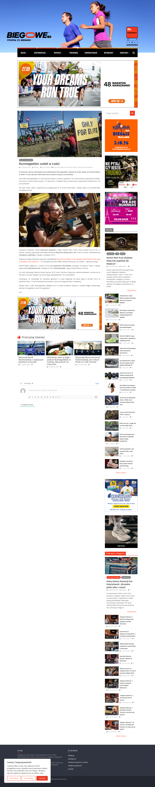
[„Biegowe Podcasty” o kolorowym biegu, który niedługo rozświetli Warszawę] (112, 616)
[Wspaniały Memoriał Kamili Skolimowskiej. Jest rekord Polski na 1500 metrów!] (88, 342)
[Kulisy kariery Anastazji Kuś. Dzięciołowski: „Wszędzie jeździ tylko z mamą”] (121, 558)
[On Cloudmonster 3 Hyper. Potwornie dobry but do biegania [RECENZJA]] (112, 360)
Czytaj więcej (131, 290)
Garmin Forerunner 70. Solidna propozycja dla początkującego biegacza (127, 375)
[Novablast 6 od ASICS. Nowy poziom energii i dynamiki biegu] (112, 460)
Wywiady (108, 53)
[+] (59, 397)
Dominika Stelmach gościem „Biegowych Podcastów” (126, 659)
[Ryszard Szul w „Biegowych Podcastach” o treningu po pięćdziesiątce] (112, 631)
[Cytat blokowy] (47, 397)
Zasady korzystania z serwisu (78, 762)
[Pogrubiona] (29, 397)
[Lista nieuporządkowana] (44, 397)
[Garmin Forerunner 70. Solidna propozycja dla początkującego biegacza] (112, 372)
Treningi (73, 53)
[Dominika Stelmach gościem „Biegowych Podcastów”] (112, 655)
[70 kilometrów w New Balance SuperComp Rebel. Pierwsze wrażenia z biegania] (112, 295)
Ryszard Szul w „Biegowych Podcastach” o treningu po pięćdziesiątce (127, 634)
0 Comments (46, 167)
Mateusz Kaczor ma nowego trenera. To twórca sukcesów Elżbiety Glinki (128, 671)
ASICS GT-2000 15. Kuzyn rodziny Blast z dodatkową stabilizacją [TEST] (127, 338)
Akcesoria (110, 254)
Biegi (23, 53)
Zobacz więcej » (121, 473)
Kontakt (124, 53)
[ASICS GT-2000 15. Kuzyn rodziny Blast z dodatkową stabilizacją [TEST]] (112, 335)
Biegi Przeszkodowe (26, 160)
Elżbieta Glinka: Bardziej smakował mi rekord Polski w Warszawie (127, 646)
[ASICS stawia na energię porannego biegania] (112, 324)
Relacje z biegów (78, 167)
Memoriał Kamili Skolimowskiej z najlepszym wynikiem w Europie (31, 359)
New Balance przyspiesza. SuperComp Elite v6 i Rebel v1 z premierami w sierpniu (128, 388)
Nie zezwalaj (28, 778)
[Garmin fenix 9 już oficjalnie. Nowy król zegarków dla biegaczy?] (121, 235)
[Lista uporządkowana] (41, 397)
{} (56, 397)
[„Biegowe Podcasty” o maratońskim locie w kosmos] (112, 694)
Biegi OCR (56, 167)
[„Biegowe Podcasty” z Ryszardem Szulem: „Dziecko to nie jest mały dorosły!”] (112, 707)
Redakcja (36, 167)
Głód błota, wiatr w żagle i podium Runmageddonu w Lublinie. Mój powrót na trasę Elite (59, 360)
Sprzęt (57, 53)
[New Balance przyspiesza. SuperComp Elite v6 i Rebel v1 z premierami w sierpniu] (112, 384)
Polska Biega (126, 577)
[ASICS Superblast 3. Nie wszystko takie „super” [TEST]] (112, 448)
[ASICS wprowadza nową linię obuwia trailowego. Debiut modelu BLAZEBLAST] (112, 433)
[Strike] (38, 397)
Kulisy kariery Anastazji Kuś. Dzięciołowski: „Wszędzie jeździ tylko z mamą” (119, 584)
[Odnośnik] (53, 397)
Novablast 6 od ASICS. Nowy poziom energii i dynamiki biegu (126, 464)
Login (97, 383)
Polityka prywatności (75, 766)
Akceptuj (42, 778)
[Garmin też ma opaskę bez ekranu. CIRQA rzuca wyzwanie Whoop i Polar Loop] (112, 397)
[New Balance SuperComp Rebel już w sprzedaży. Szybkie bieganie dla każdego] (112, 309)
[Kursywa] (32, 397)
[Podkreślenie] (35, 397)
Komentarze (91, 53)
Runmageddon (88, 167)
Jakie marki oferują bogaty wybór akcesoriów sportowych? (128, 351)
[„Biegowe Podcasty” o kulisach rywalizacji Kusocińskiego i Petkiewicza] (112, 680)
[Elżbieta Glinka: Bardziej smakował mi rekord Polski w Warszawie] (112, 643)
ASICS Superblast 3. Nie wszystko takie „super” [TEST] (127, 451)
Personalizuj (14, 778)
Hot (117, 254)
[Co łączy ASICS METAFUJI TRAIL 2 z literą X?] (112, 411)
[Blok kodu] (50, 397)
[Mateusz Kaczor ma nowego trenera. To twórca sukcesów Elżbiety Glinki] (112, 668)
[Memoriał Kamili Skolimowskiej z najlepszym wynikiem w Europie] (31, 342)
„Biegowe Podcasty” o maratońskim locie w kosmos (126, 698)
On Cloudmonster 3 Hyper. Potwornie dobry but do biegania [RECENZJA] (127, 363)
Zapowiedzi (40, 53)
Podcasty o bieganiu (115, 553)
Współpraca (72, 759)
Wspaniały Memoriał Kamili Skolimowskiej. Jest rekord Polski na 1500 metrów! (87, 359)
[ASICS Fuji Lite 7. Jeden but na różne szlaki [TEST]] (112, 422)
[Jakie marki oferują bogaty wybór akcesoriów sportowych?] (112, 347)
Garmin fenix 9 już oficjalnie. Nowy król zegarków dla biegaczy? (119, 261)
